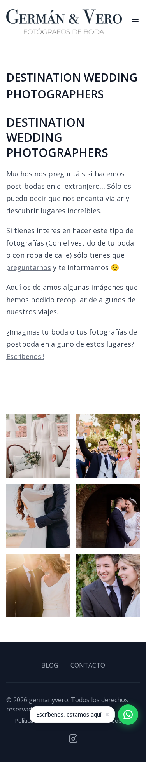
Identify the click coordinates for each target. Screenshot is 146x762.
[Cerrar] (107, 714)
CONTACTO (87, 665)
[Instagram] (73, 738)
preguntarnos (28, 267)
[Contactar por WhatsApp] (128, 714)
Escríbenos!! (25, 356)
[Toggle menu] (135, 21)
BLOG (49, 665)
